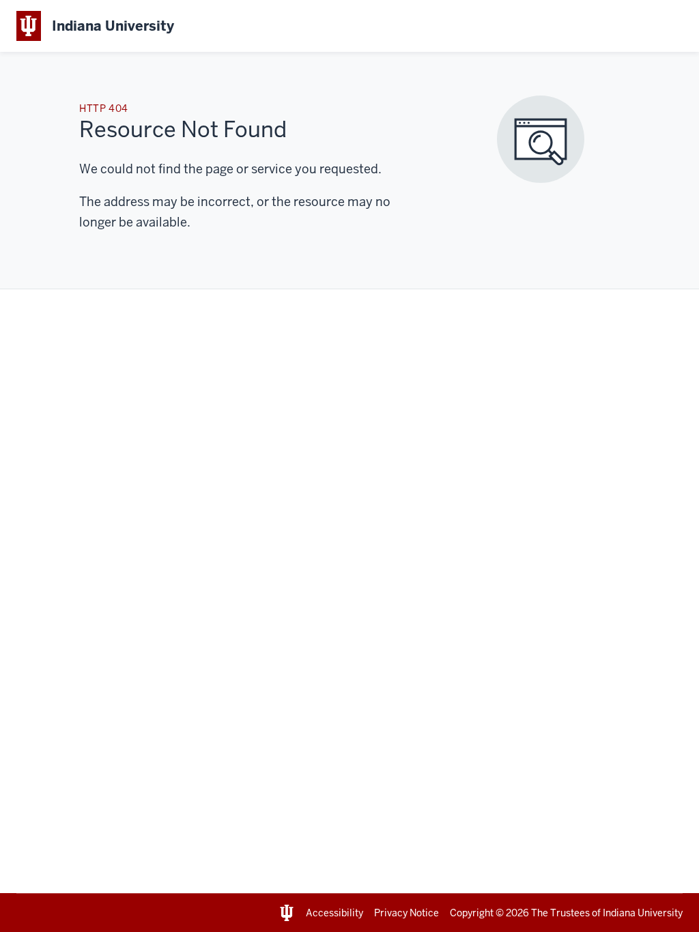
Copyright (472, 913)
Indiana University (643, 913)
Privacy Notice (406, 913)
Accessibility (334, 913)
